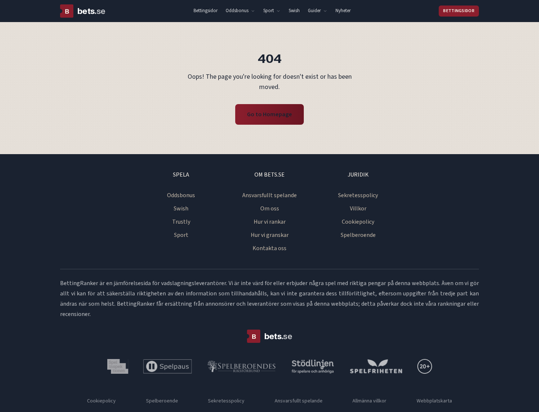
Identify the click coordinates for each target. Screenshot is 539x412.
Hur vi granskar (270, 235)
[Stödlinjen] (313, 366)
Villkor (358, 209)
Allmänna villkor (369, 401)
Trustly (181, 222)
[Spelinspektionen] (117, 366)
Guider (314, 10)
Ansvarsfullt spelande (269, 195)
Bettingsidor (206, 10)
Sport (268, 10)
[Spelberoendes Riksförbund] (242, 366)
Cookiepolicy (358, 222)
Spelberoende (358, 235)
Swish (294, 10)
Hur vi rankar (270, 222)
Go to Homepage (269, 114)
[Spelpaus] (167, 366)
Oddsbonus (237, 10)
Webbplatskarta (434, 401)
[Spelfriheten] (376, 366)
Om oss (269, 209)
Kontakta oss (269, 248)
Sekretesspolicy (358, 195)
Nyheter (343, 10)
